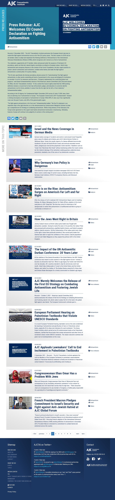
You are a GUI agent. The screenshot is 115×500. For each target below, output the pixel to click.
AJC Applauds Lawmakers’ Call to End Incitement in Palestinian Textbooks (58, 348)
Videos (92, 222)
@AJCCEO (39, 462)
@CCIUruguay (70, 452)
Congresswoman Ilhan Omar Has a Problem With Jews (56, 374)
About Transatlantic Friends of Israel (18, 476)
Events (10, 465)
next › (78, 434)
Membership (11, 479)
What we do (73, 5)
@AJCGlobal (40, 452)
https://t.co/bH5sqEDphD (42, 456)
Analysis (92, 132)
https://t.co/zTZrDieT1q (42, 476)
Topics (10, 468)
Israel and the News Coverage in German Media (54, 130)
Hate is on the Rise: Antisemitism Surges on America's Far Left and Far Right (57, 192)
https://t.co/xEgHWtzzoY (42, 466)
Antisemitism (13, 47)
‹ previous (41, 434)
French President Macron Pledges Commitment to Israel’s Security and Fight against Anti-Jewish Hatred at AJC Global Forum (57, 405)
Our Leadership (12, 454)
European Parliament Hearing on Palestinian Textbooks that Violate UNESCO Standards (56, 316)
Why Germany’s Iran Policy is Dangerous (52, 164)
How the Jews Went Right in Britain (56, 219)
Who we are (61, 5)
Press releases (94, 284)
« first (34, 434)
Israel (92, 165)
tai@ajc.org (90, 454)
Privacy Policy (12, 492)
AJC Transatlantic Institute (18, 3)
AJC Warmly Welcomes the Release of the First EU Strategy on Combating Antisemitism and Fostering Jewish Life (58, 286)
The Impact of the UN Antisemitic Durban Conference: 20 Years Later (56, 250)
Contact (10, 459)
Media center (85, 5)
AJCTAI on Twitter (42, 444)
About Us (10, 452)
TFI (94, 5)
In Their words (12, 457)
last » (83, 434)
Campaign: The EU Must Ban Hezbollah (18, 481)
